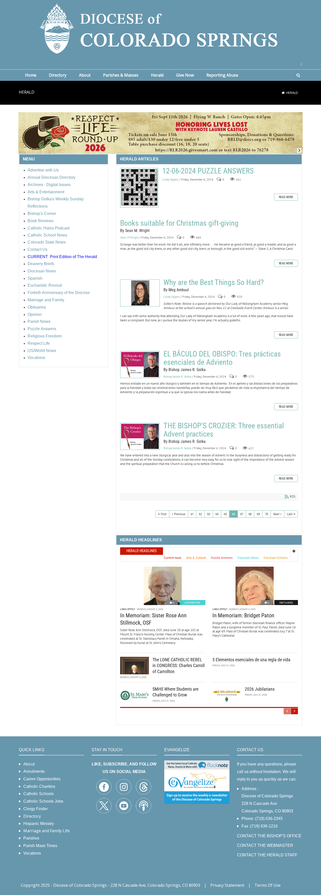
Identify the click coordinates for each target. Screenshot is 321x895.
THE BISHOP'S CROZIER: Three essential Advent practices (139, 436)
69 (258, 514)
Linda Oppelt (170, 179)
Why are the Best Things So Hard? (139, 293)
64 (216, 514)
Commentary (192, 602)
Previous (179, 514)
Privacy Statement (227, 885)
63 (208, 514)
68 (250, 514)
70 (266, 514)
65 (225, 514)
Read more (286, 197)
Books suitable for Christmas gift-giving (179, 223)
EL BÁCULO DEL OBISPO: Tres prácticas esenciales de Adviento (139, 364)
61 (192, 514)
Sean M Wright (129, 237)
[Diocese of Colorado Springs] (160, 28)
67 (241, 514)
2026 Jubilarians (260, 689)
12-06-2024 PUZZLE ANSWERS (139, 187)
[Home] (283, 92)
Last (289, 514)
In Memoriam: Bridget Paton (243, 615)
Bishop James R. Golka (177, 376)
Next (276, 514)
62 (200, 514)
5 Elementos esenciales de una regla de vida (251, 659)
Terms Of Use (268, 885)
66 (233, 514)
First (164, 514)
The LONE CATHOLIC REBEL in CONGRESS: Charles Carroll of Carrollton (178, 665)
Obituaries (286, 602)
